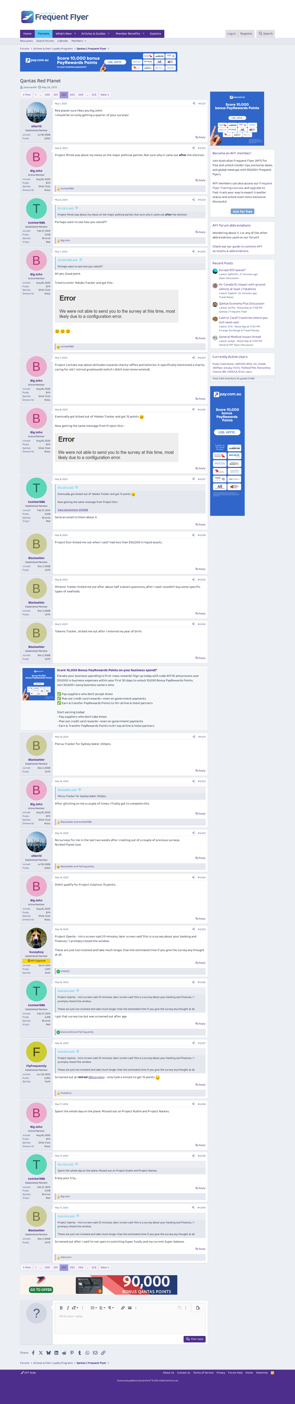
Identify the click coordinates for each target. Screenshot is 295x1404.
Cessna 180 (219, 372)
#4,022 (202, 148)
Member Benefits (128, 33)
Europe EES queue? (232, 270)
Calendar (62, 41)
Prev (28, 94)
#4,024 (202, 252)
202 (64, 94)
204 (80, 94)
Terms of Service (203, 1373)
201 (56, 94)
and (76, 822)
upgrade (255, 188)
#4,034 (202, 877)
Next (104, 94)
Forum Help (235, 1373)
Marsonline (263, 368)
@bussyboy (96, 1077)
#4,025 (202, 358)
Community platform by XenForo (147, 1381)
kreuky (228, 368)
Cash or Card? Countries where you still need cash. (243, 320)
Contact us (183, 1373)
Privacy (221, 1373)
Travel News (226, 297)
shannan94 (30, 87)
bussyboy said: (66, 990)
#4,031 (202, 737)
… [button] (40, 94)
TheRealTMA (248, 368)
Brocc (241, 372)
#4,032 (202, 781)
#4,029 (202, 580)
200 (47, 94)
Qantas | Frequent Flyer (233, 311)
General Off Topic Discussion (236, 345)
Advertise (262, 1373)
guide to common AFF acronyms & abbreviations (237, 249)
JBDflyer (218, 368)
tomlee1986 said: (68, 260)
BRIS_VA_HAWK (255, 364)
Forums (43, 33)
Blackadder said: (67, 789)
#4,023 (202, 200)
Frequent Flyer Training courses (242, 186)
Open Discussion (229, 278)
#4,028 (202, 535)
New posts (26, 41)
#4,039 (202, 1156)
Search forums (45, 41)
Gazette (155, 33)
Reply (202, 137)
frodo (216, 364)
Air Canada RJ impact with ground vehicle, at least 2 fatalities (242, 287)
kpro (249, 372)
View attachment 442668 (73, 510)
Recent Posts (223, 263)
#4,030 (202, 624)
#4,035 (202, 929)
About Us (168, 1373)
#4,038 (202, 1104)
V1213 (236, 368)
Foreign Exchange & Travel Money (239, 330)
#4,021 (202, 104)
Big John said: (66, 208)
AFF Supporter (38, 961)
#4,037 (202, 1043)
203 (72, 94)
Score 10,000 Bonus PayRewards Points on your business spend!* (107, 670)
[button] (75, 34)
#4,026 (202, 410)
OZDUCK (232, 372)
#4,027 (202, 479)
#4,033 (202, 833)
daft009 (240, 364)
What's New (64, 33)
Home (27, 33)
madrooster (227, 364)
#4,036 (202, 982)
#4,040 (201, 1208)
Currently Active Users (230, 357)
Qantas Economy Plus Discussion (241, 303)
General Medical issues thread (240, 336)
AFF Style (30, 1373)
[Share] (194, 103)
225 (94, 94)
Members (77, 41)
